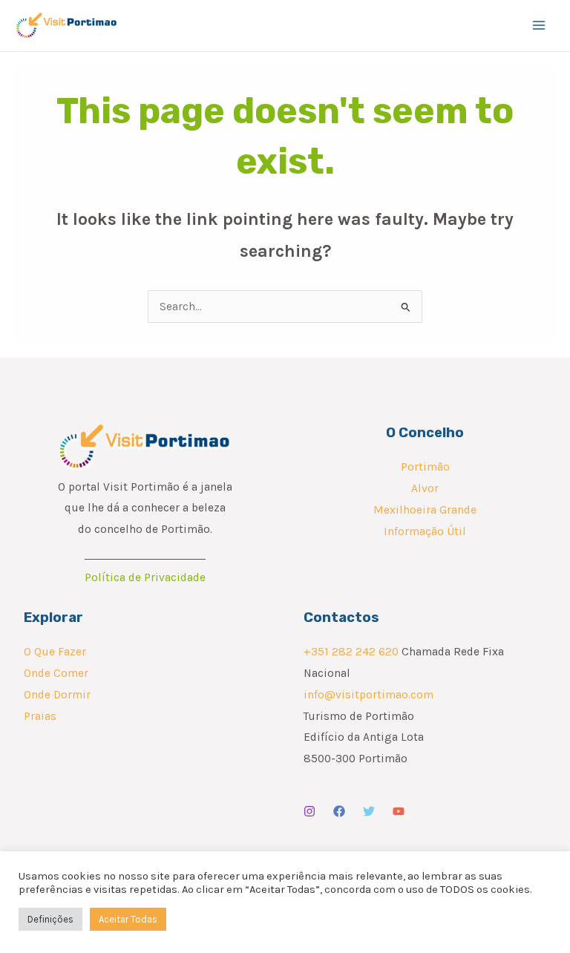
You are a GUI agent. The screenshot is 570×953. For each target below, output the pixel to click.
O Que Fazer (55, 651)
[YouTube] (398, 811)
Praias (40, 716)
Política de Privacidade (145, 577)
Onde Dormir (57, 694)
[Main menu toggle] (539, 26)
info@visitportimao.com (368, 694)
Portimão (425, 467)
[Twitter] (369, 811)
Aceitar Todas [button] (128, 919)
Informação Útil (425, 531)
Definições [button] (50, 919)
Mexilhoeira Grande (424, 510)
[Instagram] (309, 811)
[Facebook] (339, 811)
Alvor (425, 488)
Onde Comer (56, 673)
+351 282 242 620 (351, 651)
